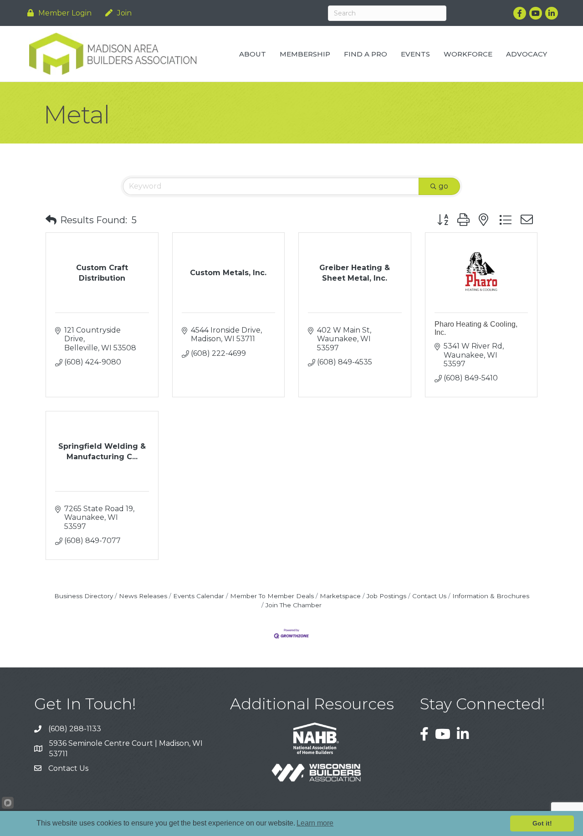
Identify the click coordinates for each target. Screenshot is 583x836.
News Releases (143, 596)
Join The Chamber (294, 605)
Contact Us (429, 596)
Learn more (315, 823)
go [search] (443, 186)
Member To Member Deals (272, 596)
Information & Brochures (490, 596)
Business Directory (83, 596)
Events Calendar (198, 596)
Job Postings (386, 596)
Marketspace (340, 596)
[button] (51, 220)
